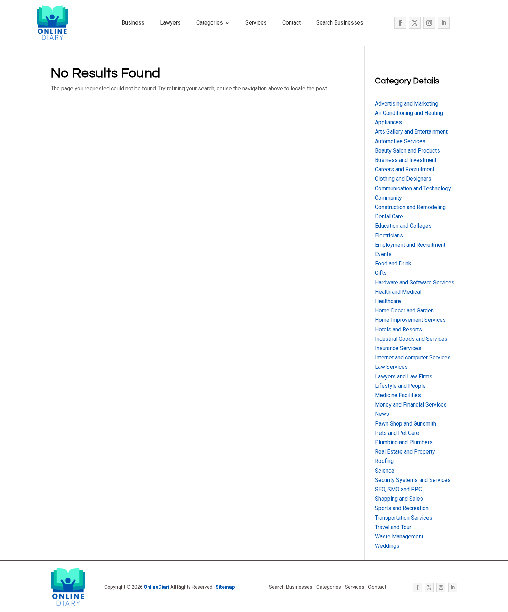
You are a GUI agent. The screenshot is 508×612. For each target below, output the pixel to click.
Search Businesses (339, 22)
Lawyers (170, 22)
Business (133, 22)
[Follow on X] (415, 23)
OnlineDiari (156, 587)
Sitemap (225, 587)
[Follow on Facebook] (400, 23)
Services (256, 22)
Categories (209, 22)
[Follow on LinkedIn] (444, 23)
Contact (291, 22)
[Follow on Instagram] (429, 23)
